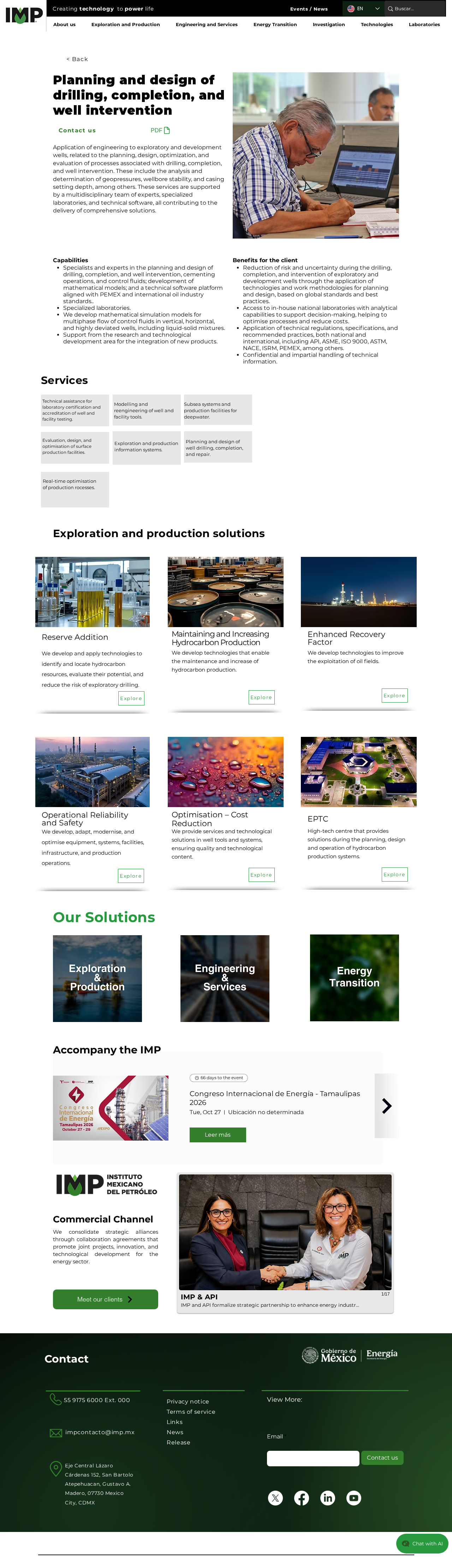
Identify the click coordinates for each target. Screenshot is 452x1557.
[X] (275, 1498)
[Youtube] (353, 1498)
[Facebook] (301, 1498)
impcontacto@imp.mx (100, 1432)
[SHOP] (387, 1106)
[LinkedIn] (327, 1498)
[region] (75, 410)
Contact (66, 1358)
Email (275, 1436)
